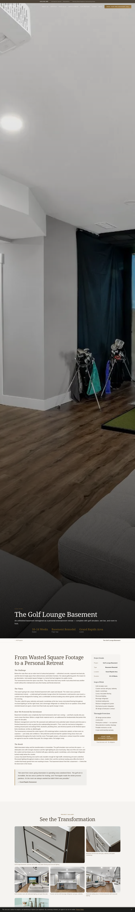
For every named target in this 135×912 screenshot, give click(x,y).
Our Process (85, 6)
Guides (94, 6)
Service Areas (73, 6)
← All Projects (19, 640)
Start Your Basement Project (105, 737)
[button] (50, 844)
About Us (45, 6)
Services (54, 6)
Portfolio (62, 6)
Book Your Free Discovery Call (118, 6)
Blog (100, 6)
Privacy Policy (80, 909)
